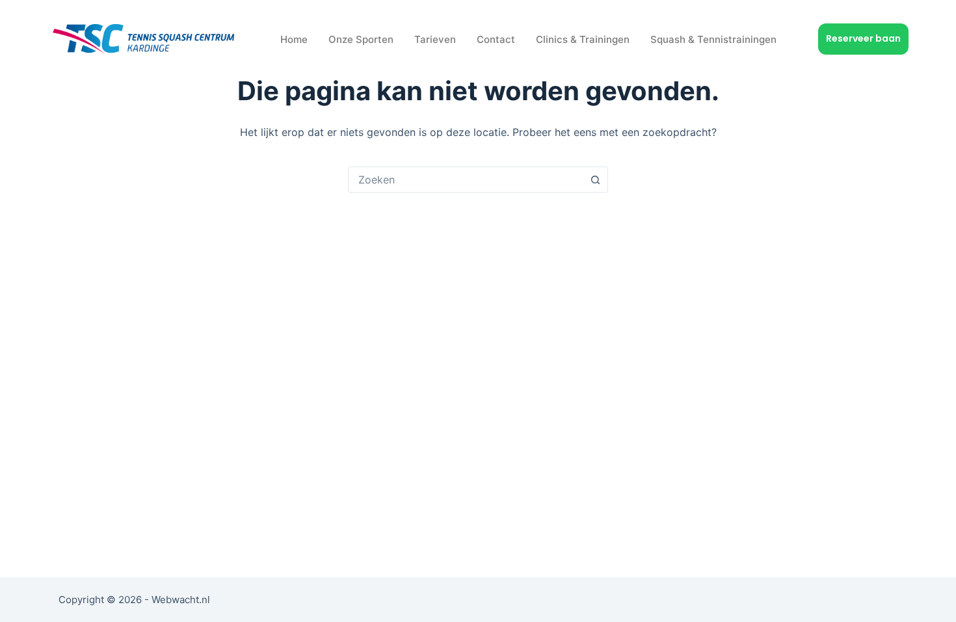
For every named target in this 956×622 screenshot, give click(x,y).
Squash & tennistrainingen (713, 39)
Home (294, 39)
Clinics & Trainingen (583, 39)
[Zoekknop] (595, 179)
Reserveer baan (863, 38)
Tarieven (435, 39)
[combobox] (466, 180)
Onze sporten (360, 39)
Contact (496, 39)
